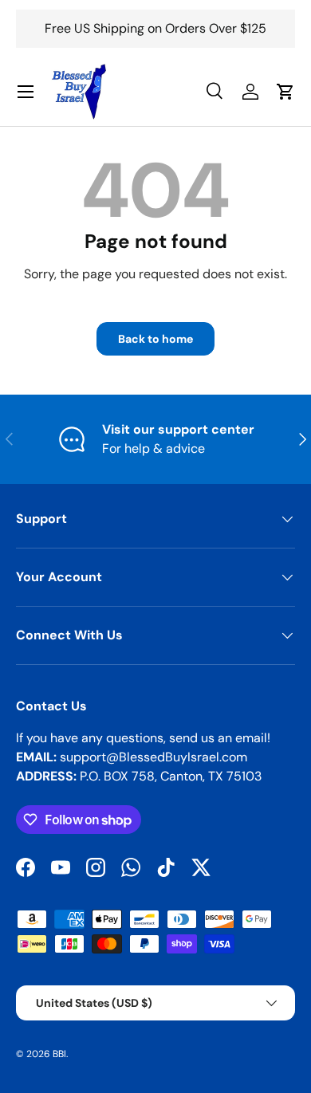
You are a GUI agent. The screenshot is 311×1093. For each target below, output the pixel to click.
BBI (59, 1054)
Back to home (155, 339)
